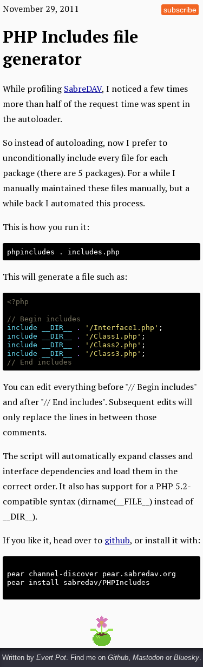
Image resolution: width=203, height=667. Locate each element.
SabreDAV (83, 89)
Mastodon (148, 657)
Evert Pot (51, 657)
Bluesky (186, 657)
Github (118, 657)
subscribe (180, 9)
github (117, 540)
